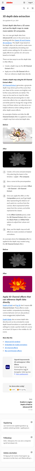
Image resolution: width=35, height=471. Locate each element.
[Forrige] (10, 406)
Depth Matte (7, 319)
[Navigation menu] (3, 2)
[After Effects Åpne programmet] (33, 8)
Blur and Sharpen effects (13, 351)
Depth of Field (7, 305)
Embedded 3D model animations (16, 345)
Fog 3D (18, 305)
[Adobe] (9, 2)
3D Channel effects (11, 348)
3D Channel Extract (9, 85)
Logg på (30, 2)
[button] (24, 2)
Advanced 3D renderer (12, 342)
